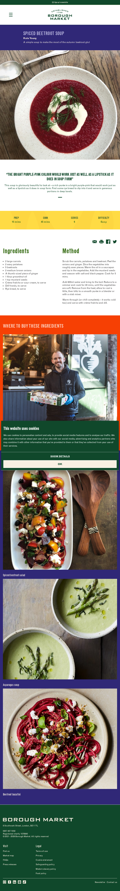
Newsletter (100, 882)
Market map (8, 855)
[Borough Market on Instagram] (4, 882)
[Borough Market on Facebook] (9, 882)
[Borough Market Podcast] (19, 882)
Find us (6, 851)
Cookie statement (44, 860)
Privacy (39, 855)
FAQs (5, 860)
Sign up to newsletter (61, 2)
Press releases (9, 864)
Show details (60, 456)
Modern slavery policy (46, 869)
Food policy (41, 873)
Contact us (112, 882)
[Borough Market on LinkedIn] (14, 882)
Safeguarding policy (45, 864)
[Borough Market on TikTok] (24, 882)
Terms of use (42, 851)
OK (60, 464)
